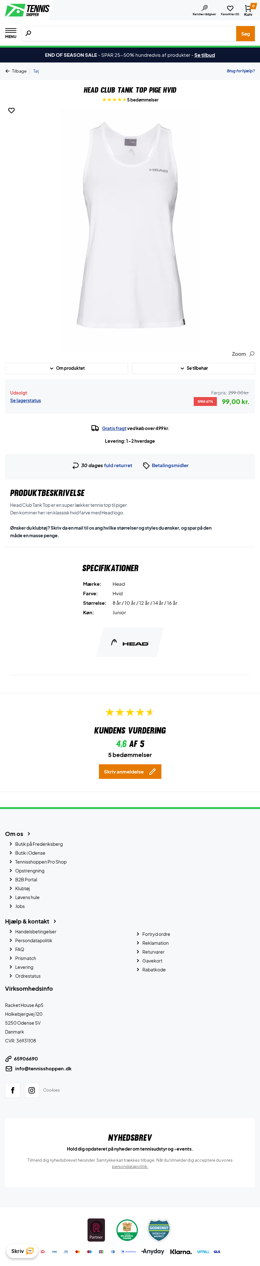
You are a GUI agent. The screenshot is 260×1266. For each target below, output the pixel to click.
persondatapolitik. (130, 1166)
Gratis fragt (114, 428)
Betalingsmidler (170, 465)
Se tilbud (204, 55)
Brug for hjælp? (241, 71)
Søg (245, 33)
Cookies (51, 1090)
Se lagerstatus (25, 400)
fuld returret (118, 465)
